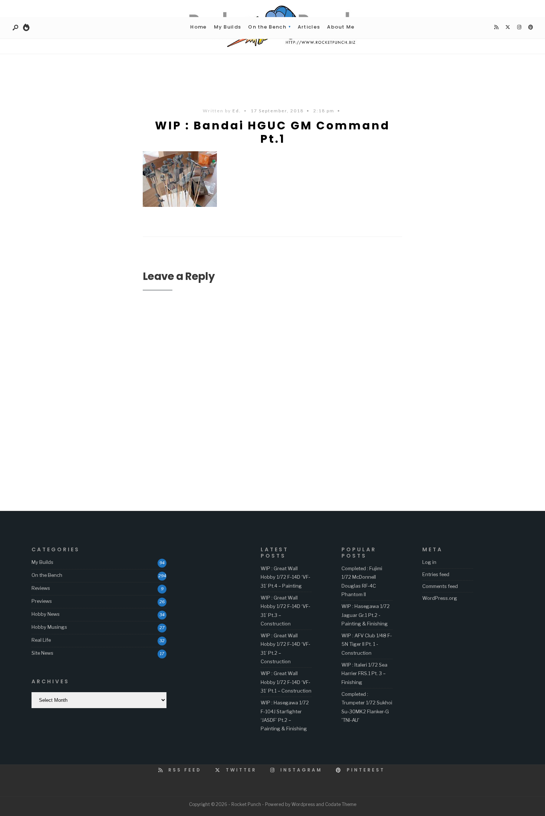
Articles (309, 26)
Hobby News (46, 614)
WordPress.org (439, 598)
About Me (340, 26)
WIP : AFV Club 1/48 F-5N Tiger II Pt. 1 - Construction (366, 644)
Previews (42, 601)
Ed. (236, 110)
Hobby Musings (49, 627)
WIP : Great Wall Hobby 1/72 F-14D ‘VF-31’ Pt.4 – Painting (285, 577)
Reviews (41, 588)
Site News (42, 653)
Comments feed (440, 586)
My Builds (227, 26)
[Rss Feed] (496, 27)
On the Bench (267, 26)
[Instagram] (519, 27)
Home (198, 26)
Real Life (41, 640)
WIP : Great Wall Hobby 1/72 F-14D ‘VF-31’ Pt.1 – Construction (286, 682)
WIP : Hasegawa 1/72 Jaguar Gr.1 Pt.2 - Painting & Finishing (365, 615)
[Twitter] (507, 27)
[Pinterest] (530, 27)
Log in (429, 562)
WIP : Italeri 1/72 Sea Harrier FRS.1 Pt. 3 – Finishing (364, 673)
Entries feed (435, 574)
